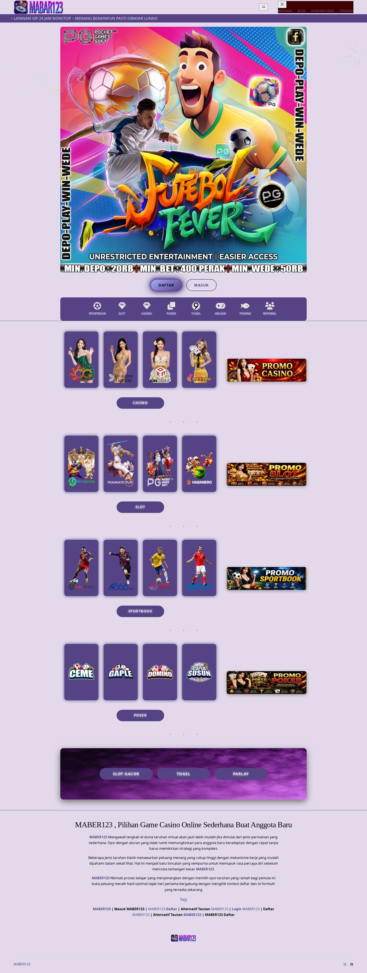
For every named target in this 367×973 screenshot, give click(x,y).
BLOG (302, 11)
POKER (140, 715)
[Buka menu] (263, 7)
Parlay (241, 773)
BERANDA (285, 11)
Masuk (201, 285)
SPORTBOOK (140, 611)
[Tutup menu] (282, 4)
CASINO (140, 402)
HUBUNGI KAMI (322, 11)
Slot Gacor (126, 773)
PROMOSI (346, 11)
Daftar (166, 285)
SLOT (140, 507)
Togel (184, 773)
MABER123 (98, 837)
